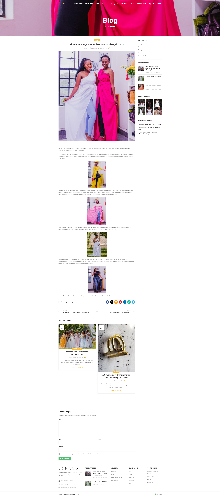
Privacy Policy (150, 476)
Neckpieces (114, 480)
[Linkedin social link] (124, 302)
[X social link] (112, 302)
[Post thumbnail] (141, 69)
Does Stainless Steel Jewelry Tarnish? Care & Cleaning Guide (152, 68)
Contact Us (150, 482)
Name (61, 439)
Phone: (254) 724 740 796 (68, 484)
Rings (112, 474)
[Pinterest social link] (120, 302)
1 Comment (157, 72)
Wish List (131, 477)
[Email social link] (116, 302)
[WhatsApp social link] (129, 302)
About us (131, 480)
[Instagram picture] (141, 103)
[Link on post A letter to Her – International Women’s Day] (77, 336)
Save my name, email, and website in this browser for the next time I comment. (82, 454)
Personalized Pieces (116, 477)
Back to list (96, 311)
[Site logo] (110, 3)
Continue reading (77, 367)
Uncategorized (77, 348)
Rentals (112, 26)
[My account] (150, 4)
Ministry (140, 50)
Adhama (94, 48)
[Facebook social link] (107, 302)
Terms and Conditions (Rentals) (152, 472)
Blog (130, 483)
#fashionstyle (64, 302)
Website (61, 446)
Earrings (113, 471)
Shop (130, 474)
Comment (62, 419)
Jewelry (116, 371)
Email (100, 439)
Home (107, 26)
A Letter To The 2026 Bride (153, 76)
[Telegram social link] (133, 302)
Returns (149, 479)
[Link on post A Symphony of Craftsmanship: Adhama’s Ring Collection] (116, 348)
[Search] (59, 4)
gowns (74, 302)
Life (139, 47)
